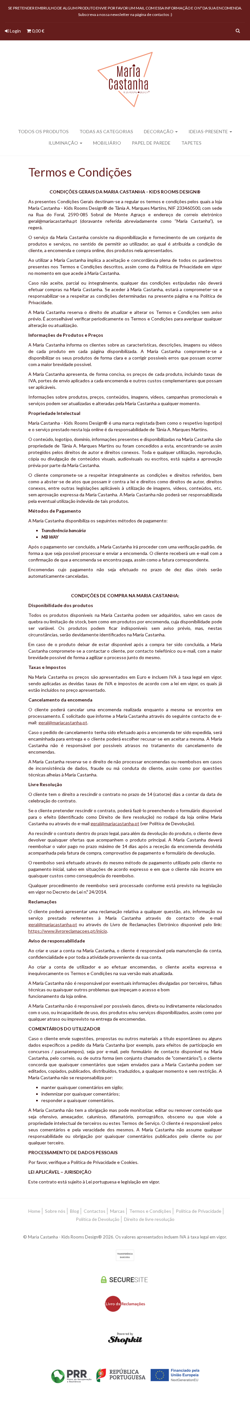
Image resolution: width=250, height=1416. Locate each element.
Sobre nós (55, 1211)
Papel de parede (151, 143)
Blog (74, 1211)
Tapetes (191, 143)
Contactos (94, 1211)
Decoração (159, 131)
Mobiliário (107, 143)
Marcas (117, 1211)
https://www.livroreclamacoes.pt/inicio (67, 931)
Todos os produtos (43, 131)
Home (34, 1211)
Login (15, 31)
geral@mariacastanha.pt (62, 722)
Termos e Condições (150, 1211)
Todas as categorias (106, 131)
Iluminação (64, 143)
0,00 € (37, 31)
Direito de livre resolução (149, 1219)
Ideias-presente (208, 131)
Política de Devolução (97, 1219)
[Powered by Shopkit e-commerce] (125, 1340)
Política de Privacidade (198, 1211)
